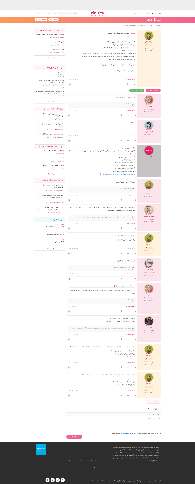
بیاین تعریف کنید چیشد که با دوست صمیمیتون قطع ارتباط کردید (53, 209)
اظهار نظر (152, 90)
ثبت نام (36, 13)
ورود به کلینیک (50, 247)
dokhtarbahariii (55, 203)
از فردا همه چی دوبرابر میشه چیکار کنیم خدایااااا (50, 91)
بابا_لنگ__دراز (56, 119)
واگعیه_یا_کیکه (56, 137)
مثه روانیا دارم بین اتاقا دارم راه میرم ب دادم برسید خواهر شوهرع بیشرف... (52, 197)
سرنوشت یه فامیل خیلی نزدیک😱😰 (52, 134)
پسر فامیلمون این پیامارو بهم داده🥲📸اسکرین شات (52, 115)
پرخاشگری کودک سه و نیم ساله (55, 226)
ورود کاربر (43, 13)
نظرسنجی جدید (41, 19)
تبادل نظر (153, 13)
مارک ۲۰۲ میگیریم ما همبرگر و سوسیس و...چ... (51, 85)
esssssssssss (55, 213)
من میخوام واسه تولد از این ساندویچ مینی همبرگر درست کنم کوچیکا (51, 82)
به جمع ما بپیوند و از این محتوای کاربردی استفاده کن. (118, 174)
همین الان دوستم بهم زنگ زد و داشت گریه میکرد (50, 34)
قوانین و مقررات (91, 467)
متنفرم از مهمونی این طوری (118, 33)
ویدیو (134, 13)
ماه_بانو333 (57, 129)
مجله (159, 13)
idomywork (60, 37)
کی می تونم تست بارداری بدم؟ (55, 234)
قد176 (62, 158)
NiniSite (149, 157)
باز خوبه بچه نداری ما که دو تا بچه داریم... (51, 94)
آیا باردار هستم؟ (59, 242)
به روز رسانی (153, 401)
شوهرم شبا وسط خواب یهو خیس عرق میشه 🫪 (52, 125)
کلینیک (147, 13)
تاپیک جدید (54, 19)
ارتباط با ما (79, 467)
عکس (140, 13)
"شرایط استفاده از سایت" (131, 452)
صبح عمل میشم (59, 72)
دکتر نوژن (59, 74)
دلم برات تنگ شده (58, 49)
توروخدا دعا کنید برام (58, 42)
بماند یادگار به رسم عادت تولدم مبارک (53, 150)
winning (61, 45)
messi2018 (61, 161)
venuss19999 (60, 52)
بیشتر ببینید (50, 57)
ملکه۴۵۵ (61, 153)
